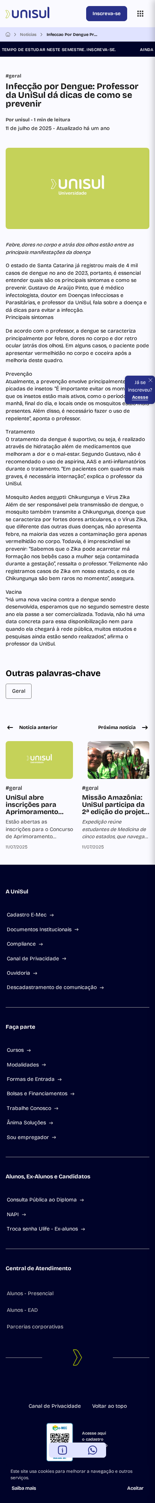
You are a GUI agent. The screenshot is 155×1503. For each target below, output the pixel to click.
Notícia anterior (38, 727)
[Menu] (140, 13)
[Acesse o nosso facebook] (59, 1387)
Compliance (21, 944)
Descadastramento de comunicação (52, 987)
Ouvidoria (18, 973)
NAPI (13, 1214)
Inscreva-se (107, 14)
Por (38, 120)
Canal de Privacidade (33, 958)
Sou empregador (28, 1137)
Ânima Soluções (26, 1122)
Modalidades (23, 1065)
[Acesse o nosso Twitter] (84, 1387)
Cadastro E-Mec (27, 915)
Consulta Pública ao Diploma (42, 1200)
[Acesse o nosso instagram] (71, 1387)
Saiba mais (24, 1488)
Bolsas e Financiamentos (37, 1093)
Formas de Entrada (31, 1079)
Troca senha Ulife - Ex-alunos (42, 1229)
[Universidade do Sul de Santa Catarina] (44, 13)
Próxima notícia (117, 727)
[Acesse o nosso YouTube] (96, 1387)
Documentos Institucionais (39, 929)
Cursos (15, 1050)
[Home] (8, 34)
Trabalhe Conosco (29, 1108)
